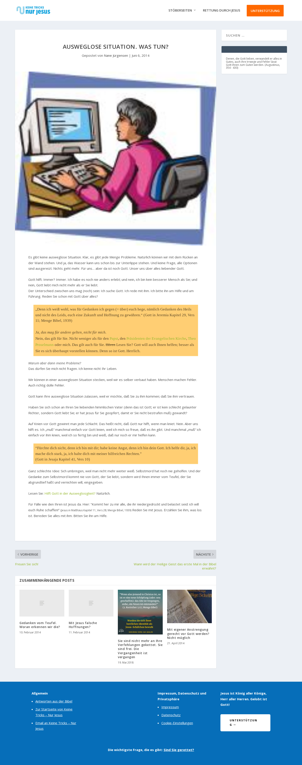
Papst (114, 338)
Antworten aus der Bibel (53, 701)
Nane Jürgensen (116, 55)
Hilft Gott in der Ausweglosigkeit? (70, 493)
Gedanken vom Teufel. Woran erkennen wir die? (39, 625)
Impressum (170, 707)
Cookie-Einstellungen (177, 723)
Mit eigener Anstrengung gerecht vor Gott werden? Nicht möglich (188, 633)
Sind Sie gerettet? (179, 749)
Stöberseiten (180, 10)
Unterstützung (265, 10)
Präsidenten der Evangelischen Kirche (156, 338)
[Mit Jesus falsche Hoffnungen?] (91, 603)
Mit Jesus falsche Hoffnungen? (83, 625)
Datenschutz (171, 715)
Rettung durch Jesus (221, 10)
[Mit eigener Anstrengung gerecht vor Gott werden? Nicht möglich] (189, 606)
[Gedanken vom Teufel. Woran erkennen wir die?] (41, 603)
